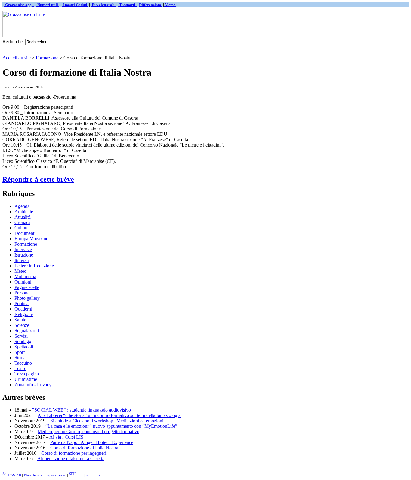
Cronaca (22, 222)
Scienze (21, 325)
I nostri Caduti (75, 4)
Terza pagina (26, 373)
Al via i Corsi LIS (66, 436)
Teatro (20, 368)
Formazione (47, 57)
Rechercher (13, 41)
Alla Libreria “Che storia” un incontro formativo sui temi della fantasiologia (109, 415)
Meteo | (170, 4)
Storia (20, 357)
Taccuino (23, 363)
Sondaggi (23, 341)
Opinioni (22, 281)
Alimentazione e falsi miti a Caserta (70, 458)
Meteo (20, 271)
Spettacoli (23, 346)
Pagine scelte (26, 287)
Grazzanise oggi (19, 4)
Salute (20, 319)
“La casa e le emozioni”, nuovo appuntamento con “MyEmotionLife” (111, 426)
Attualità (22, 217)
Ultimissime (25, 379)
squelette (93, 475)
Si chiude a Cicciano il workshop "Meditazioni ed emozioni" (107, 420)
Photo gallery (27, 298)
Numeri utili (47, 4)
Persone (21, 292)
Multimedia (25, 276)
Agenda (21, 206)
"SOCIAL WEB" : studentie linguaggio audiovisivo (81, 409)
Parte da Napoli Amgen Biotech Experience (91, 442)
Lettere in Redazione (34, 265)
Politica (21, 303)
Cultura (21, 227)
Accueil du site (16, 57)
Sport (19, 352)
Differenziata (150, 4)
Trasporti (127, 4)
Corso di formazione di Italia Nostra (84, 447)
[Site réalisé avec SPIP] (76, 475)
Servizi (21, 336)
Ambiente (23, 211)
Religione (23, 314)
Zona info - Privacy (32, 384)
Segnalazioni (26, 330)
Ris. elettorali (103, 4)
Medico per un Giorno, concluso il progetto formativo (88, 431)
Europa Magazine (31, 238)
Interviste (23, 249)
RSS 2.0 (14, 475)
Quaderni (23, 308)
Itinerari (21, 260)
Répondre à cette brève (38, 179)
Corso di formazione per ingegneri (73, 453)
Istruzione (23, 254)
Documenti (25, 233)
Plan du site (33, 475)
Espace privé (55, 475)
